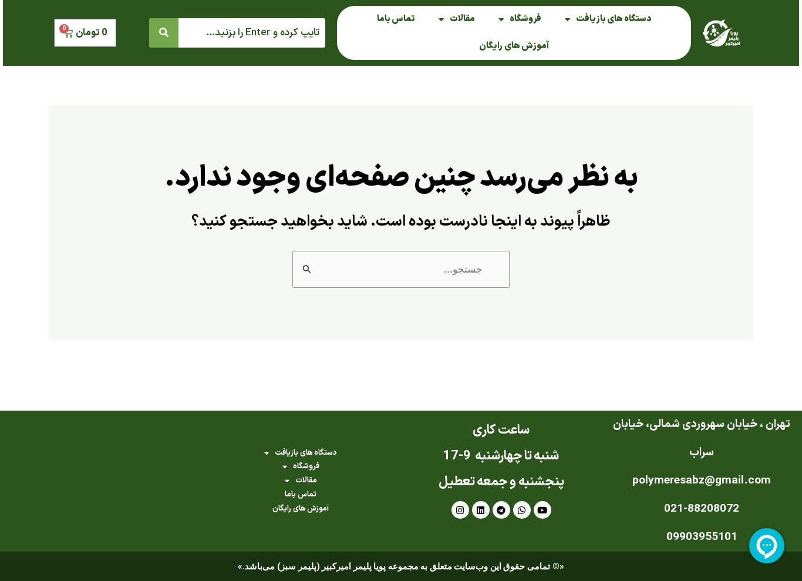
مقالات (462, 19)
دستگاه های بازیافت (613, 19)
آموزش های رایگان (514, 46)
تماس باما (396, 19)
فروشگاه (525, 19)
